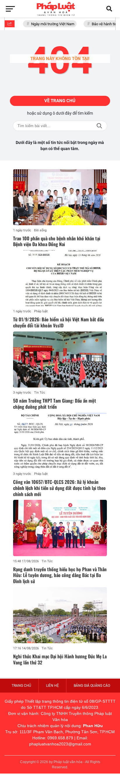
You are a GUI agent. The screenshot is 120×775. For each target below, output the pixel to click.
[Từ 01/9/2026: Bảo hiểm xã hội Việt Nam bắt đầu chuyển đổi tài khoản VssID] (60, 278)
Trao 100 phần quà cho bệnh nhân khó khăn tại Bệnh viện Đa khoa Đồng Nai (56, 241)
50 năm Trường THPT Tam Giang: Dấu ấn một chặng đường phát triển (54, 403)
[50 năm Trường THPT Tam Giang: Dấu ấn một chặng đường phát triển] (60, 359)
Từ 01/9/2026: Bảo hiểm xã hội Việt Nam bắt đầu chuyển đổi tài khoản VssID (58, 322)
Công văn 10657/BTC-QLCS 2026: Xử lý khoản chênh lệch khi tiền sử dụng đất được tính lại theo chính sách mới (59, 488)
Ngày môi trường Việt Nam (50, 24)
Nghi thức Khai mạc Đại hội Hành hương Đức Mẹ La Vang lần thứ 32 (60, 659)
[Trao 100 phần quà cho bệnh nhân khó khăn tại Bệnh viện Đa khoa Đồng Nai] (60, 197)
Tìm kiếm (99, 126)
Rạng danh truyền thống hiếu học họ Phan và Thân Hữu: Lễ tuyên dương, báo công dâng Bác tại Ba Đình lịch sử (60, 575)
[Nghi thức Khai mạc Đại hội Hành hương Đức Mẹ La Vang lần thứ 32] (60, 615)
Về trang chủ (59, 100)
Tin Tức (39, 392)
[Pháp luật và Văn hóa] (60, 8)
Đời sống (40, 230)
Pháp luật (41, 311)
